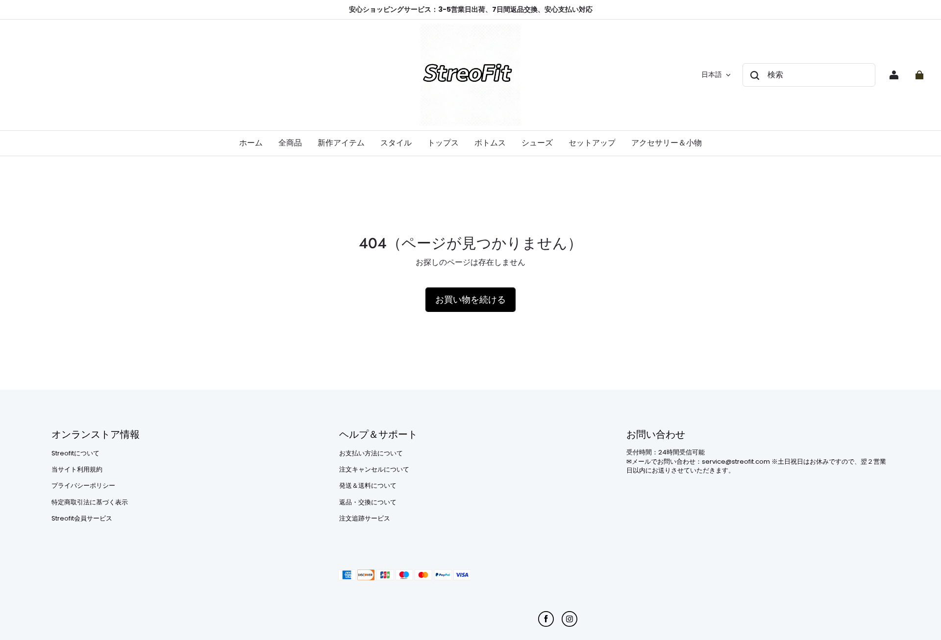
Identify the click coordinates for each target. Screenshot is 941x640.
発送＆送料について (367, 485)
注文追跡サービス (364, 518)
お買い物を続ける (470, 299)
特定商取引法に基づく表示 (89, 502)
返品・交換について (367, 502)
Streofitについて (75, 453)
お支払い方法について (371, 453)
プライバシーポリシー (83, 485)
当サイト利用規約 (76, 469)
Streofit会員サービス (81, 518)
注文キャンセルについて (374, 469)
